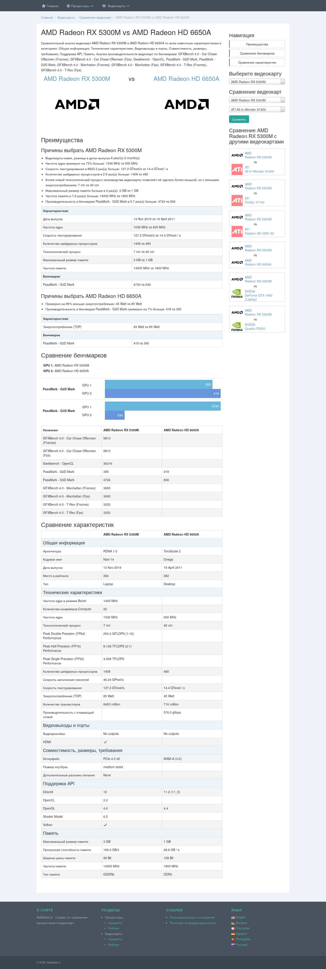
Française (243, 928)
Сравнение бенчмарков (257, 53)
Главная (52, 6)
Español (241, 933)
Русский (241, 944)
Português (243, 939)
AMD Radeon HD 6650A (186, 78)
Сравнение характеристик (257, 62)
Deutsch (241, 922)
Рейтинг (114, 928)
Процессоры (80, 6)
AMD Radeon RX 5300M (77, 78)
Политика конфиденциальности (193, 922)
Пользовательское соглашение (192, 917)
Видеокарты (116, 6)
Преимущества (257, 44)
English (241, 917)
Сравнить (239, 119)
